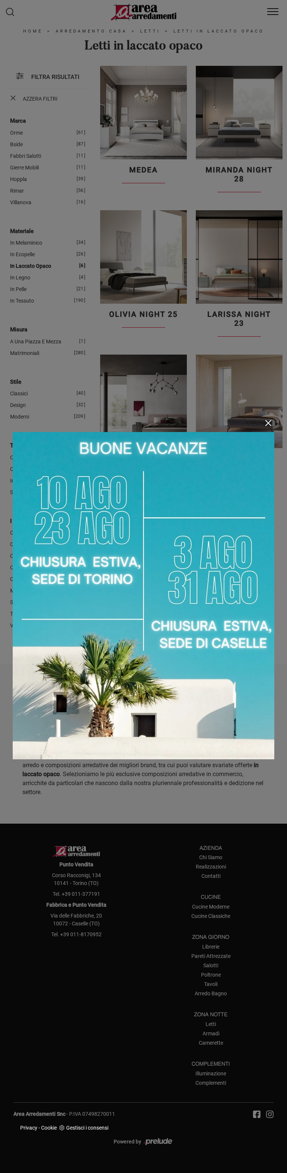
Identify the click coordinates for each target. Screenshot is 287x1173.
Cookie (49, 1128)
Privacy (28, 1128)
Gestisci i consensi (87, 1128)
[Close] (268, 423)
